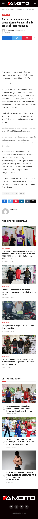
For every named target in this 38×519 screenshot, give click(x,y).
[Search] (35, 3)
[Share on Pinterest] (27, 38)
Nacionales (6, 248)
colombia (6, 193)
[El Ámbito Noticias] (18, 3)
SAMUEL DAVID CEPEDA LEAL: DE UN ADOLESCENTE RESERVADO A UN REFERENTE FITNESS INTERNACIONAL (21, 476)
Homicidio (14, 193)
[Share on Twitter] (7, 38)
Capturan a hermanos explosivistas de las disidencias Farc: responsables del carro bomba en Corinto (18, 361)
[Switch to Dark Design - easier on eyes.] (32, 3)
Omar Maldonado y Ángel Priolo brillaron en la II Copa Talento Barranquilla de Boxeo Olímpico (19, 408)
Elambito (11, 30)
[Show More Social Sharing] (34, 38)
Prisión (22, 193)
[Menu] (3, 3)
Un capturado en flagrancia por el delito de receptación (18, 327)
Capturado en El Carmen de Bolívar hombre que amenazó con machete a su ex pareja (19, 292)
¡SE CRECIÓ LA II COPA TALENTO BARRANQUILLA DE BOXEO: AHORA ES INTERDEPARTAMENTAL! (20, 441)
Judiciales (6, 14)
